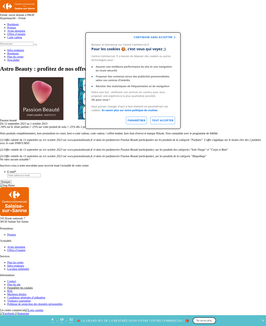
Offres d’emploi (16, 34)
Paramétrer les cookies (20, 287)
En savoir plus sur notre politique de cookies (129, 110)
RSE (10, 291)
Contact (11, 281)
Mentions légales (16, 294)
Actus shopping (16, 30)
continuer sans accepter (153, 37)
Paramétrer (136, 120)
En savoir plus (204, 320)
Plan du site (13, 284)
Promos (11, 27)
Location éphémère (18, 268)
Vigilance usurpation (19, 300)
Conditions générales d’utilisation (26, 297)
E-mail (11, 171)
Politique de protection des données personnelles (34, 304)
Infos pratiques (15, 50)
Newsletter (13, 59)
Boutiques (13, 24)
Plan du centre (15, 56)
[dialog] (133, 81)
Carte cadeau (14, 37)
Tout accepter (163, 120)
